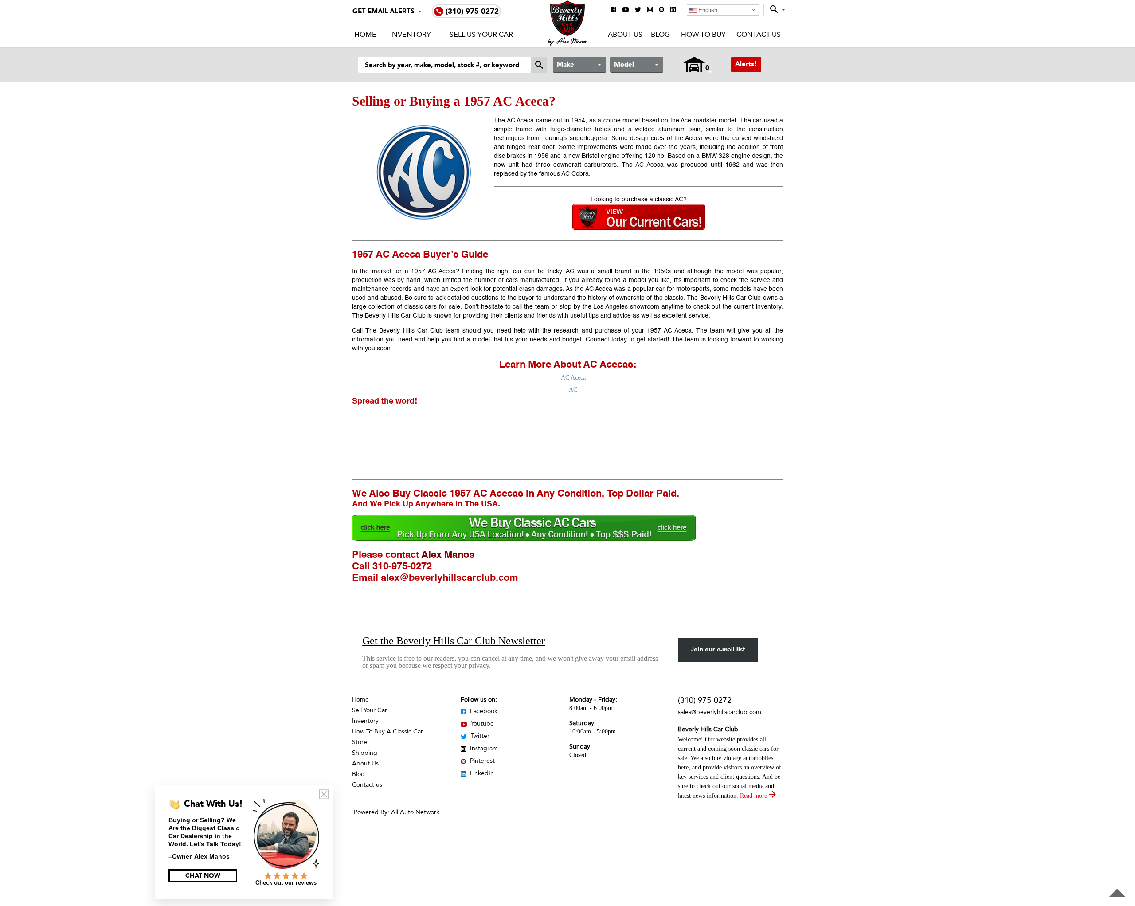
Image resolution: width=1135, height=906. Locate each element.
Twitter (479, 736)
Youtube (481, 723)
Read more (754, 795)
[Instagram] (650, 10)
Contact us (367, 784)
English (707, 10)
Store (359, 742)
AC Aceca (573, 377)
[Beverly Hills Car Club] (567, 43)
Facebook (482, 711)
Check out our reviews (286, 882)
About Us (625, 34)
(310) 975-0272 (705, 700)
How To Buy (703, 34)
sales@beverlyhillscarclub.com (719, 712)
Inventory (410, 34)
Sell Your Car (369, 710)
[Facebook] (613, 10)
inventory (768, 307)
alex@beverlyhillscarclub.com (449, 578)
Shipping (364, 753)
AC (573, 389)
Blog (660, 34)
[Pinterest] (661, 10)
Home (365, 34)
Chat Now (202, 875)
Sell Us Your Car (481, 34)
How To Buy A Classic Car (387, 731)
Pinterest (481, 761)
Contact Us (758, 34)
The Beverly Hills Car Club (404, 331)
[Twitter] (638, 10)
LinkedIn (481, 773)
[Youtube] (625, 10)
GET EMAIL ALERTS (383, 11)
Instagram (483, 748)
